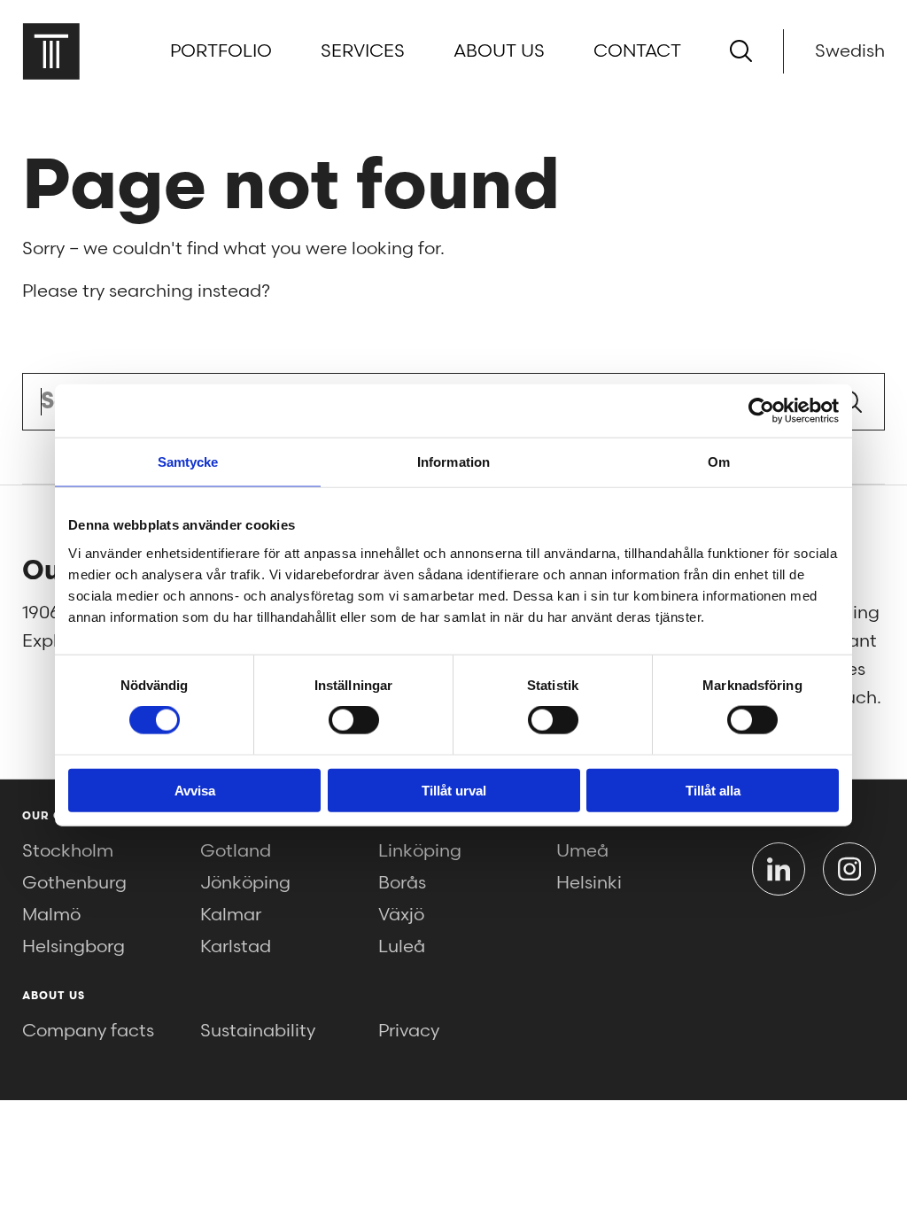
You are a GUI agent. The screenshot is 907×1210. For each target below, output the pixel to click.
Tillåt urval (454, 789)
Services (363, 51)
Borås (402, 883)
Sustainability (257, 1031)
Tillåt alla (713, 789)
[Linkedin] (778, 869)
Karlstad (235, 947)
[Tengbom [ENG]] (51, 51)
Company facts (88, 1031)
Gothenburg (74, 883)
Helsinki (589, 883)
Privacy (408, 1031)
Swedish (850, 51)
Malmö (51, 915)
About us (499, 51)
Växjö (401, 915)
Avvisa (194, 789)
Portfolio (221, 51)
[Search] (741, 51)
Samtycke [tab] (188, 461)
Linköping (419, 851)
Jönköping (245, 883)
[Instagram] (849, 869)
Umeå (582, 851)
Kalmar (230, 915)
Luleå (401, 947)
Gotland (235, 851)
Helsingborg (73, 947)
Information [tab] (453, 461)
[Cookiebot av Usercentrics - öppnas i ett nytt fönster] (761, 411)
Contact (637, 51)
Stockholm (67, 851)
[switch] (354, 720)
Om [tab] (719, 461)
